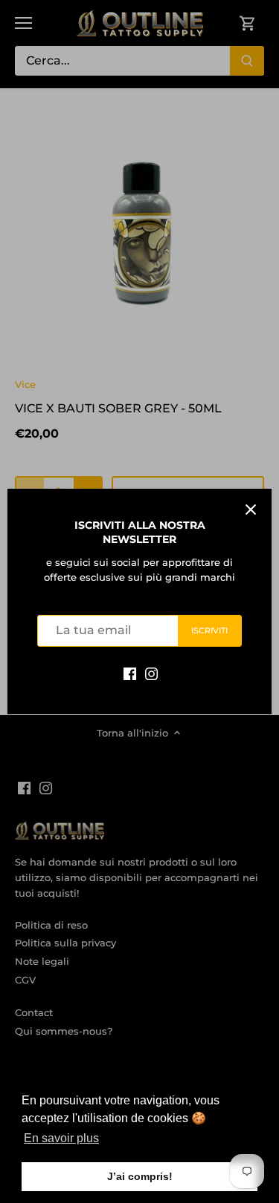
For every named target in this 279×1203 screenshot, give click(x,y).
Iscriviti (209, 630)
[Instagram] (151, 673)
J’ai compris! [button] (140, 1176)
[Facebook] (130, 673)
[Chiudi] (250, 509)
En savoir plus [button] (61, 1138)
